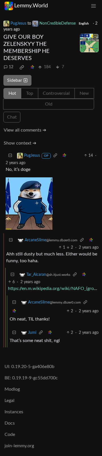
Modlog (12, 389)
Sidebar (14, 80)
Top (29, 93)
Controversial (56, 93)
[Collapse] (10, 155)
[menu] (93, 6)
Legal (9, 400)
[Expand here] (89, 43)
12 (11, 67)
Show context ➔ (20, 143)
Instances (14, 412)
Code (10, 434)
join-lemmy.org (19, 446)
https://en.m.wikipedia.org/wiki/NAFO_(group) (54, 288)
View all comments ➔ (25, 130)
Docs (10, 423)
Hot (12, 93)
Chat (12, 117)
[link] (22, 67)
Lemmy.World (31, 5)
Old (48, 104)
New (84, 93)
